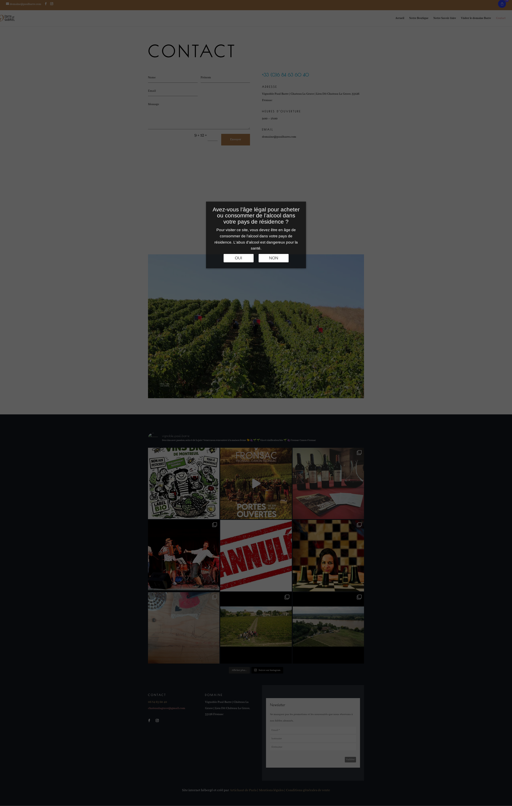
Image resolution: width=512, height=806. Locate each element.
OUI (238, 258)
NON (273, 258)
